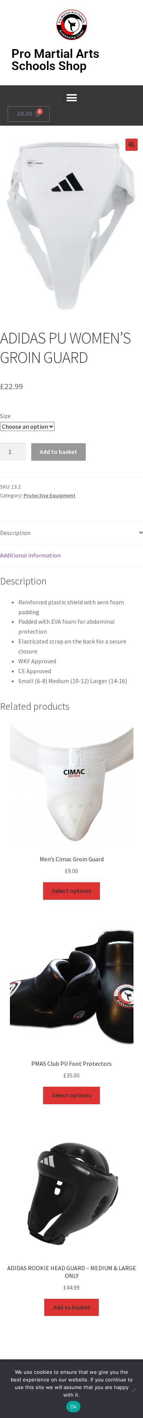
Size (5, 416)
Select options (71, 890)
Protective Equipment (50, 495)
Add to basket (58, 451)
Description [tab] (15, 533)
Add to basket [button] (71, 1307)
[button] (71, 97)
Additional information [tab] (30, 555)
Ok (73, 1407)
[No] (133, 1390)
